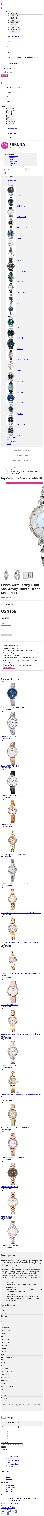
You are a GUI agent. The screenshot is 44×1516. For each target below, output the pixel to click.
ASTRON (20, 338)
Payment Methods (12, 1456)
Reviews (9, 52)
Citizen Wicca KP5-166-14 (9, 1005)
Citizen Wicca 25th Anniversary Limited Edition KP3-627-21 (21, 913)
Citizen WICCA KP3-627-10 (10, 825)
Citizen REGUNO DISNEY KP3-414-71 (13, 707)
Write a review (6, 598)
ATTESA (19, 195)
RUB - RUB (15, 27)
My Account (10, 1486)
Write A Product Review (10, 1427)
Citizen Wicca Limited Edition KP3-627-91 (15, 854)
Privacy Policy (10, 1462)
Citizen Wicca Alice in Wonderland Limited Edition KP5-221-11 (21, 1096)
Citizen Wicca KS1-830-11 (9, 1065)
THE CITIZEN (21, 292)
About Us (9, 1458)
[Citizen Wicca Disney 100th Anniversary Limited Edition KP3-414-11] (6, 580)
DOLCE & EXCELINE (23, 360)
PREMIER (20, 381)
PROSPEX (20, 403)
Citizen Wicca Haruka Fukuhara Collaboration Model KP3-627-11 (21, 943)
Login (12, 138)
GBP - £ (14, 20)
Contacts (9, 41)
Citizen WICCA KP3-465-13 (10, 766)
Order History (10, 1487)
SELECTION (21, 425)
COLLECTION (21, 217)
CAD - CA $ (15, 16)
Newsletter (9, 1491)
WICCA (19, 303)
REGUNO (20, 282)
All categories (13, 156)
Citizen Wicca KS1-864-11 (9, 1216)
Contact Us (9, 1466)
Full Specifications (9, 668)
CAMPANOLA (21, 206)
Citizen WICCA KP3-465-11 (10, 737)
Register (13, 133)
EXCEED (19, 238)
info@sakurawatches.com (15, 63)
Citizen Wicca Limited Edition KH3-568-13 (15, 1157)
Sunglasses (13, 163)
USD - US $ (15, 32)
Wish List (9, 1489)
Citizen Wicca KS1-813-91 (9, 1245)
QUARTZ (20, 414)
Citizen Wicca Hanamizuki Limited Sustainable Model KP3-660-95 (21, 974)
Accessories (13, 162)
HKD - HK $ (15, 23)
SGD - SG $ (15, 29)
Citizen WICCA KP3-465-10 (10, 795)
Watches (12, 158)
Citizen (10, 184)
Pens (10, 165)
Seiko (9, 316)
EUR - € (14, 18)
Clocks (11, 160)
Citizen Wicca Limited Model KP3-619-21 (15, 883)
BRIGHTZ (20, 349)
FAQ (7, 47)
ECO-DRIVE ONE (22, 228)
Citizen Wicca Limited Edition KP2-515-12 (15, 1128)
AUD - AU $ (15, 13)
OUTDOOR (20, 260)
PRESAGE (20, 392)
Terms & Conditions (13, 1464)
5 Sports (19, 327)
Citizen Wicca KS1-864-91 (9, 1187)
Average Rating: (11, 1422)
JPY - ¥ (13, 25)
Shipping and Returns (13, 36)
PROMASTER (21, 271)
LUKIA (19, 370)
